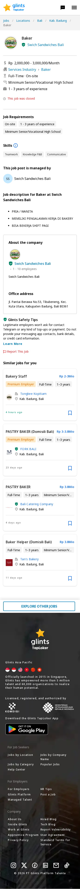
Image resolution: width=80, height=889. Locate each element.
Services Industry (22, 69)
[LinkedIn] (45, 865)
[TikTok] (67, 865)
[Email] (56, 865)
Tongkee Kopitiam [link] (33, 394)
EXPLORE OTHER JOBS (39, 606)
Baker (46, 69)
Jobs (6, 21)
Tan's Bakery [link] (29, 559)
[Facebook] (35, 865)
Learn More (12, 344)
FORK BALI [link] (28, 449)
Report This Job (18, 351)
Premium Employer (20, 384)
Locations (23, 21)
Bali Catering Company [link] (36, 504)
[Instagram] (13, 865)
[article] (40, 395)
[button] (62, 7)
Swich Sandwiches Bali (46, 44)
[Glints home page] (14, 7)
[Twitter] (24, 865)
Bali (39, 21)
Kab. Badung (58, 21)
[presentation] (14, 7)
